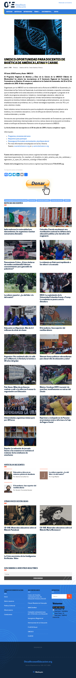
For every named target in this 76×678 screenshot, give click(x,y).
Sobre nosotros (9, 601)
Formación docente (56, 200)
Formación (32, 200)
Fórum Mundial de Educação (37, 603)
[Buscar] (69, 596)
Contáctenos (8, 614)
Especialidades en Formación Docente (16, 200)
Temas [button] (36, 12)
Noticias (9, 12)
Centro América (33, 67)
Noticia (40, 67)
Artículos (18, 12)
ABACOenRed (32, 607)
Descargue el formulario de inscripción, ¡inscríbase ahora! (28, 141)
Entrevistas (28, 12)
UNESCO (67, 200)
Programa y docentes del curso (19, 136)
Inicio (6, 597)
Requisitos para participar (17, 139)
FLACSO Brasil (32, 627)
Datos (56, 12)
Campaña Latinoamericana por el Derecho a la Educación (38, 613)
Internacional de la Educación (37, 623)
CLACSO (30, 636)
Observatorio (8, 610)
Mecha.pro (39, 672)
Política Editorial (9, 606)
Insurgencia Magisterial (35, 618)
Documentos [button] (46, 12)
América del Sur (23, 67)
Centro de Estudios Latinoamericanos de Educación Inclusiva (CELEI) (37, 597)
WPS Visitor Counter (65, 617)
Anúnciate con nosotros (65, 3)
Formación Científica (43, 200)
